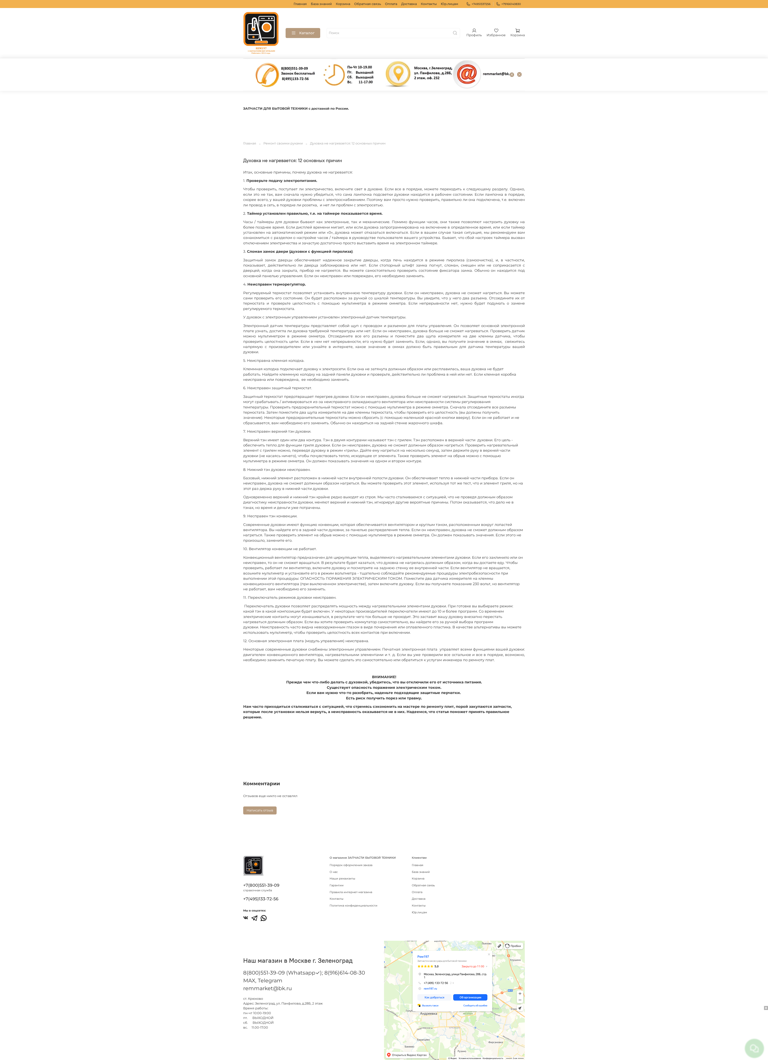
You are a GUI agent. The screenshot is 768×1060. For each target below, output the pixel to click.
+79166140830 (511, 4)
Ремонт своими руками (283, 143)
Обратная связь (367, 4)
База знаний (321, 4)
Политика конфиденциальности (353, 905)
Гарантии (337, 885)
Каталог (307, 33)
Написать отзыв (260, 810)
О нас (334, 872)
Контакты (429, 4)
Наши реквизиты (342, 878)
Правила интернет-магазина (351, 892)
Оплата (391, 4)
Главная (300, 4)
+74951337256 (481, 4)
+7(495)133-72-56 (260, 898)
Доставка (409, 4)
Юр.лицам (449, 4)
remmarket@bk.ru (267, 988)
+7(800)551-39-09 (261, 885)
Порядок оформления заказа (351, 865)
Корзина (343, 4)
